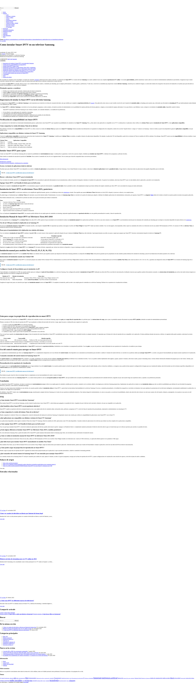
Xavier (3, 53)
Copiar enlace (7, 612)
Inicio (4, 12)
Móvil (172, 678)
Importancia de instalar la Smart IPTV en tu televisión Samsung (18, 63)
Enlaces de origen (7, 77)
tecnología (54, 680)
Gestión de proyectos (65, 678)
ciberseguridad (32, 678)
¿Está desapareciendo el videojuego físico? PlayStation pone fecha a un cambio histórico (24, 654)
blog (27, 678)
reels (23, 680)
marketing (132, 678)
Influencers (87, 678)
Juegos (7, 19)
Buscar (16, 8)
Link (11, 59)
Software (5, 34)
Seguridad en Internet (11, 20)
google (70, 678)
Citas (7, 14)
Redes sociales (9, 21)
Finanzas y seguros (10, 16)
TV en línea (9, 27)
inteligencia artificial (109, 678)
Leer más (2, 519)
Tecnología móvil (62, 680)
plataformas (66, 192)
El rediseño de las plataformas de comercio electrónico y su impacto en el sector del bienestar (25, 655)
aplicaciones (7, 678)
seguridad (35, 680)
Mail (8, 59)
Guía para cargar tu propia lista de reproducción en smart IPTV (18, 71)
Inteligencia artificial (41, 39)
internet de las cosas (126, 678)
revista (27, 680)
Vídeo (151, 195)
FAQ (4, 75)
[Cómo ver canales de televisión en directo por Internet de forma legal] (26, 509)
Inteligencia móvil (7, 31)
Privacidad (25, 682)
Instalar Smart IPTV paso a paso (11, 66)
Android (3, 678)
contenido (36, 79)
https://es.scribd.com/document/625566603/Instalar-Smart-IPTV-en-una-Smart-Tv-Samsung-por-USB (27, 465)
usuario (92, 103)
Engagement (57, 678)
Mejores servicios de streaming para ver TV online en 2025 (18, 559)
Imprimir (15, 59)
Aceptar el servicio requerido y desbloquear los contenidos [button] (14, 163)
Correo (1, 612)
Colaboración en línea (40, 678)
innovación (91, 678)
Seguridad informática (8, 30)
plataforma (188, 220)
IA (84, 678)
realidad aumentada (4, 680)
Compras (5, 32)
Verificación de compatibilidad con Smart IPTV (14, 64)
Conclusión (6, 74)
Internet (5, 13)
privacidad (177, 678)
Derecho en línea (10, 26)
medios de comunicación (156, 678)
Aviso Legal (6, 662)
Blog (4, 37)
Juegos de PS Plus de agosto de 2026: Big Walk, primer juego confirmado (21, 652)
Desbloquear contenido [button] (5, 161)
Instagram (97, 678)
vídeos (68, 680)
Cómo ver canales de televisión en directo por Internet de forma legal (21, 513)
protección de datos (190, 678)
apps (17, 678)
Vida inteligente (7, 35)
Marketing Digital (138, 678)
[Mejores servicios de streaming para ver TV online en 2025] (26, 554)
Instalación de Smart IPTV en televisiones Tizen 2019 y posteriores (19, 67)
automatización (22, 678)
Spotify (44, 680)
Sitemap (5, 665)
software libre (40, 680)
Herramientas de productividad (77, 678)
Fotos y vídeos (9, 17)
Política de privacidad (8, 664)
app (15, 678)
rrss (31, 680)
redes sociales (16, 680)
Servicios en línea (10, 24)
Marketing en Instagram (145, 678)
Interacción (120, 678)
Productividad (182, 678)
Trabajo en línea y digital (12, 23)
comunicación (46, 678)
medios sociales (166, 678)
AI (0, 678)
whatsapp (72, 680)
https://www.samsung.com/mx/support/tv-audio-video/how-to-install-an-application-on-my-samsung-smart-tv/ (29, 464)
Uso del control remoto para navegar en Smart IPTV (15, 73)
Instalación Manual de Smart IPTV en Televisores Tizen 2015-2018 (19, 69)
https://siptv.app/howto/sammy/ (10, 463)
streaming (47, 680)
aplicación (11, 678)
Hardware (5, 28)
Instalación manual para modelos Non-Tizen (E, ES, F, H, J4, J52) (19, 70)
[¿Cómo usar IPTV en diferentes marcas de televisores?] (27, 596)
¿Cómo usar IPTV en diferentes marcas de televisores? (17, 600)
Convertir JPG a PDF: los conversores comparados (15, 651)
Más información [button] (4, 159)
